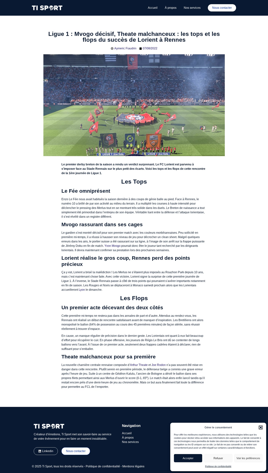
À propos (170, 7)
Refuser (218, 458)
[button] (261, 427)
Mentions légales (133, 466)
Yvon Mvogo (112, 245)
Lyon (82, 289)
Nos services (192, 7)
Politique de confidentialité (218, 466)
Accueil (153, 7)
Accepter (188, 458)
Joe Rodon (159, 364)
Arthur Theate (139, 364)
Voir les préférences (248, 458)
